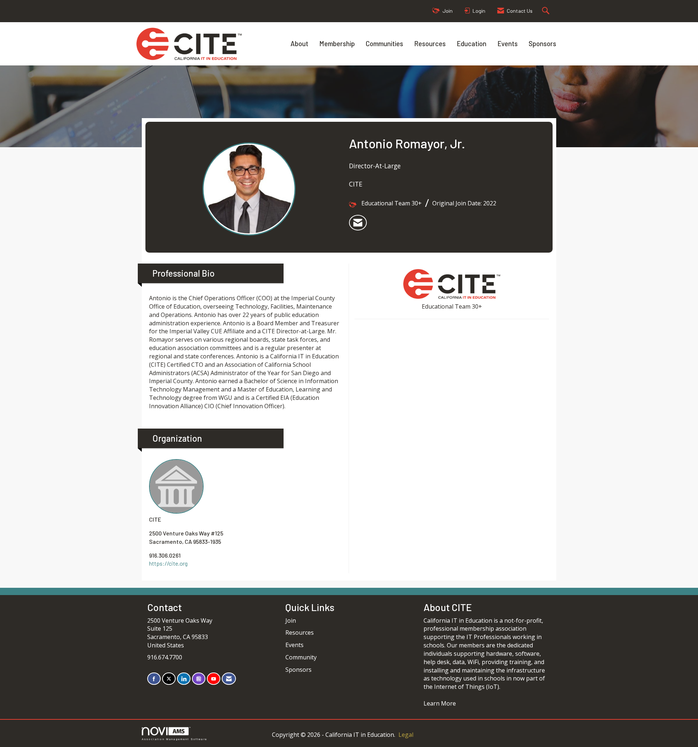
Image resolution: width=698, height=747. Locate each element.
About (299, 43)
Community (301, 657)
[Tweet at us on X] (169, 678)
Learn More (440, 703)
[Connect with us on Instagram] (198, 678)
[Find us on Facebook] (154, 678)
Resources (430, 43)
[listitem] (358, 223)
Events (507, 43)
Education (471, 43)
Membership (337, 43)
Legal (405, 735)
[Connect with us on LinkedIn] (183, 678)
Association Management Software (174, 739)
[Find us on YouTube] (213, 678)
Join (290, 620)
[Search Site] (546, 11)
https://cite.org (168, 563)
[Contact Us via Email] (229, 678)
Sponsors (542, 43)
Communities (384, 43)
